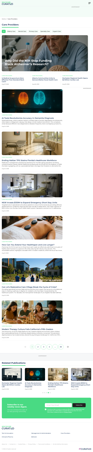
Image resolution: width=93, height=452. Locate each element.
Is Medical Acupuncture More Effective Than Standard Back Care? (13, 79)
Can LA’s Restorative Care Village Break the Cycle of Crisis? (29, 287)
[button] (42, 392)
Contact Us (12, 444)
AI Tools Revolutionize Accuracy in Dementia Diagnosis (28, 118)
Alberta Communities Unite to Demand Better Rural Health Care (45, 79)
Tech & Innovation (7, 433)
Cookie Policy (22, 444)
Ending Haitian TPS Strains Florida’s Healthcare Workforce (29, 160)
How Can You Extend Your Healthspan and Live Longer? (28, 245)
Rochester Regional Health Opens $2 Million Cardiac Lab (75, 79)
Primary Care (33, 31)
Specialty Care (45, 31)
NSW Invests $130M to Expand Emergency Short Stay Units (29, 202)
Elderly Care (11, 31)
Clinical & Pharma (7, 437)
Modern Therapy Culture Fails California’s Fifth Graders (27, 329)
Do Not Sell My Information (60, 444)
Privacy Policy (32, 444)
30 (61, 347)
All (4, 31)
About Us (4, 444)
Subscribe (79, 405)
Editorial (34, 437)
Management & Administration (41, 433)
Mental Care (22, 31)
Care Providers (10, 38)
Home (4, 19)
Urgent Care (57, 31)
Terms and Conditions (44, 444)
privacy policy (68, 412)
